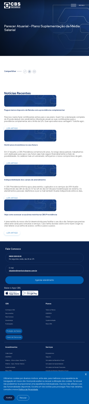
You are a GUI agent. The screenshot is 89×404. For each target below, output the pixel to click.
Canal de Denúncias (14, 337)
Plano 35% (49, 324)
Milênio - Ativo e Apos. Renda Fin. (15, 360)
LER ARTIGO (12, 128)
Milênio (48, 317)
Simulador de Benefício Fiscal (55, 360)
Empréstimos (50, 353)
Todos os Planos (50, 310)
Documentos (9, 313)
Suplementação (51, 320)
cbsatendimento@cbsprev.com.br (23, 271)
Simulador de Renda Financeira (55, 367)
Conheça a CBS (10, 310)
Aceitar (9, 398)
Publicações (9, 324)
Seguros (48, 357)
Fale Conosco (9, 317)
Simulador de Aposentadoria (54, 364)
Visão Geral (8, 353)
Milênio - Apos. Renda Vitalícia (14, 364)
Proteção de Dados (14, 331)
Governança (9, 320)
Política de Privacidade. (28, 389)
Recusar (23, 398)
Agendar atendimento (44, 280)
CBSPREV (49, 313)
